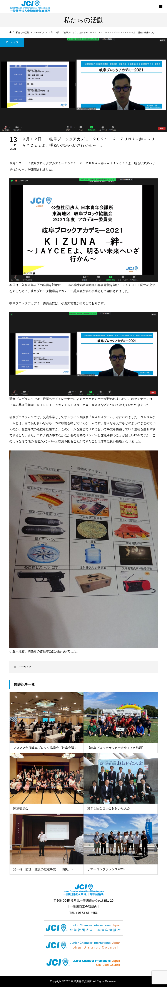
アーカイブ (11, 42)
